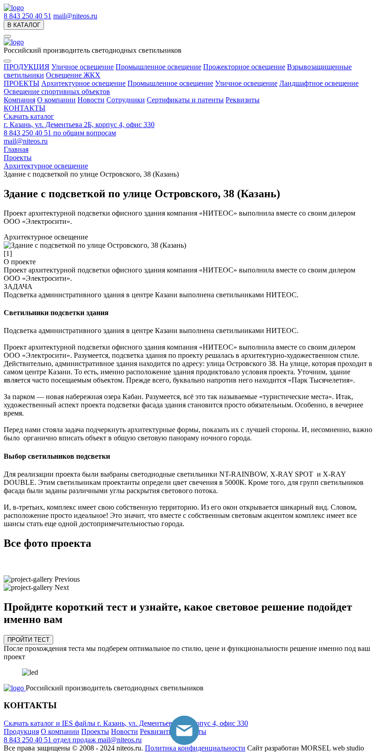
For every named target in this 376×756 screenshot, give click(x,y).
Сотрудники (125, 100)
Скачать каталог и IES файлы (50, 723)
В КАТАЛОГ (23, 25)
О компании (56, 100)
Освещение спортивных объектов (57, 91)
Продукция (21, 731)
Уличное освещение (82, 67)
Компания (19, 100)
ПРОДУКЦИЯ (27, 67)
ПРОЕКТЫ (21, 83)
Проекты (95, 731)
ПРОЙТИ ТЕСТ (28, 639)
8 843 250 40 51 (27, 16)
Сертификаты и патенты (185, 100)
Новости (91, 100)
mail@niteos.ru (75, 16)
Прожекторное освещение (244, 67)
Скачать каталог (29, 116)
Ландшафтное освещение (319, 83)
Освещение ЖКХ (73, 75)
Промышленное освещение (158, 67)
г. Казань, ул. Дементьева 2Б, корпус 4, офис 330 (79, 124)
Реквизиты (243, 100)
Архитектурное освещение (83, 83)
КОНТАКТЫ (24, 108)
